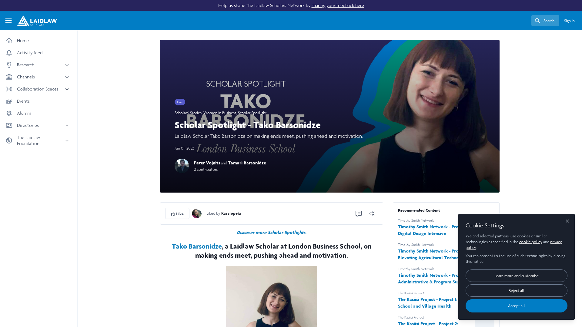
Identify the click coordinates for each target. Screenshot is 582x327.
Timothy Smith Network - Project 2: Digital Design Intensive (434, 230)
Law (180, 102)
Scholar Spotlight (252, 112)
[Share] (372, 213)
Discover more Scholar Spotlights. (271, 232)
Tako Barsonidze (197, 246)
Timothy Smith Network (416, 220)
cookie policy (530, 241)
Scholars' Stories (188, 112)
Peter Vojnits (207, 163)
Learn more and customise (516, 275)
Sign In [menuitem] (569, 20)
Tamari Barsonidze (247, 163)
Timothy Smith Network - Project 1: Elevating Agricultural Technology (434, 254)
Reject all (516, 290)
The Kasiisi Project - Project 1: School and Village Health (427, 302)
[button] (177, 213)
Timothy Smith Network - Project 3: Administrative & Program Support (434, 278)
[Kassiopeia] (197, 213)
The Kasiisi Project (411, 293)
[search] (545, 20)
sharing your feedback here (338, 5)
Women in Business (219, 112)
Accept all (516, 305)
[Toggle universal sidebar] (8, 20)
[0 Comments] (359, 213)
